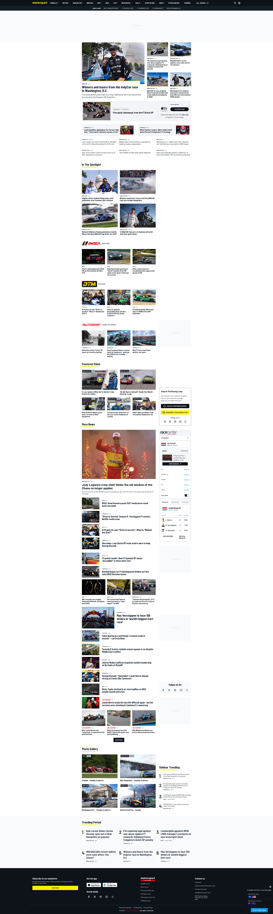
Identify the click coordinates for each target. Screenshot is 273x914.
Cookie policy (137, 907)
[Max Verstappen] (163, 525)
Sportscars (150, 3)
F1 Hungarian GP (158, 8)
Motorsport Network (132, 910)
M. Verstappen (171, 525)
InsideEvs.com (145, 884)
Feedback (198, 882)
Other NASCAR (173, 3)
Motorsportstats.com (148, 897)
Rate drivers (168, 536)
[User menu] (239, 3)
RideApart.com (145, 901)
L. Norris (169, 520)
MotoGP (65, 3)
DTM (115, 3)
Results (186, 469)
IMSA (107, 3)
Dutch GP (171, 443)
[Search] (235, 3)
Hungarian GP (175, 508)
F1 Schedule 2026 (127, 8)
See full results (182, 537)
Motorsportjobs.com (147, 890)
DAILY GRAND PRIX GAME (111, 8)
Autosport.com (146, 894)
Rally (138, 3)
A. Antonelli (170, 530)
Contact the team (201, 889)
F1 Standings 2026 (143, 8)
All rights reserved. (147, 910)
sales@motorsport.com (202, 892)
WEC (99, 3)
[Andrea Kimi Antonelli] (163, 530)
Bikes (161, 3)
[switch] (186, 495)
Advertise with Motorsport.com (205, 886)
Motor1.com (144, 887)
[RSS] (185, 421)
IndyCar (90, 3)
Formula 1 (54, 3)
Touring (187, 3)
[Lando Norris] (163, 520)
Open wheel (126, 3)
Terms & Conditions (125, 907)
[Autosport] (91, 325)
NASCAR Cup (77, 3)
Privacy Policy (148, 907)
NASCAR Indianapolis (173, 8)
